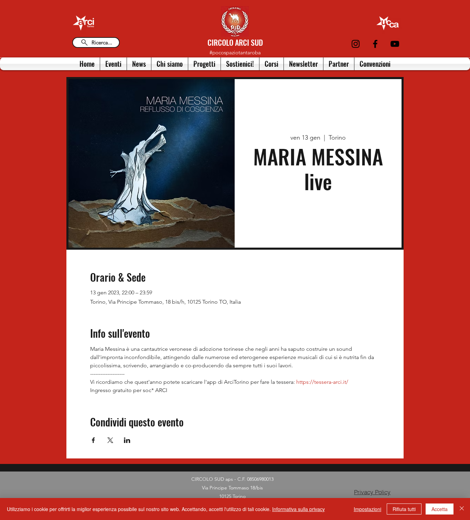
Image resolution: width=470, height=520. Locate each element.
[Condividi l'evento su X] (110, 440)
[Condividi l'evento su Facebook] (93, 440)
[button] (169, 63)
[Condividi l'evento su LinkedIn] (127, 440)
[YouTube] (394, 44)
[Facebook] (375, 44)
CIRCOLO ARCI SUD (235, 42)
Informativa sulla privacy (298, 509)
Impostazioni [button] (367, 509)
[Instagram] (355, 44)
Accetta (439, 509)
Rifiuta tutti (404, 509)
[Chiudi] (462, 508)
